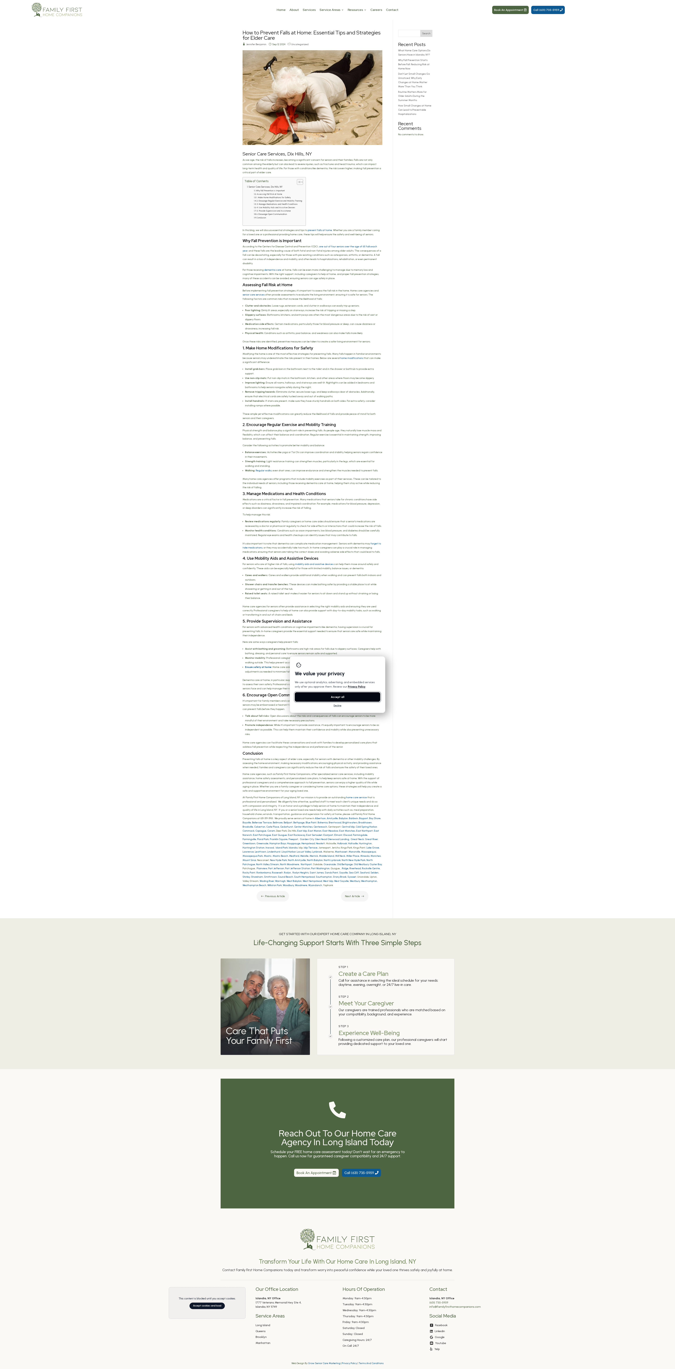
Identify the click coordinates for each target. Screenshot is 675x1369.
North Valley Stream (267, 864)
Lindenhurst (274, 851)
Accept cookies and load (207, 1305)
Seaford (364, 872)
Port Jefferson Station (297, 868)
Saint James (317, 872)
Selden (374, 872)
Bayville (247, 822)
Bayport (363, 818)
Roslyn (287, 872)
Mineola (364, 855)
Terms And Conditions (371, 1363)
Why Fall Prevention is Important (270, 190)
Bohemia (323, 822)
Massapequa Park (253, 855)
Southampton (324, 876)
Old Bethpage (345, 864)
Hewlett (320, 843)
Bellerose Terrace (262, 822)
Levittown (260, 851)
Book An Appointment (508, 10)
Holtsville (353, 843)
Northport (306, 864)
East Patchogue (262, 835)
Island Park (282, 847)
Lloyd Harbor (289, 851)
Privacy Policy (349, 1363)
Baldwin (353, 818)
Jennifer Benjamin (256, 44)
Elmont (338, 835)
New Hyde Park (278, 860)
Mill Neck (340, 855)
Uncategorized (299, 44)
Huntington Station (254, 847)
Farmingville (249, 839)
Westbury (355, 881)
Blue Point (311, 822)
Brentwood (335, 822)
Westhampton (369, 881)
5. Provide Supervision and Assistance (274, 211)
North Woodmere (289, 864)
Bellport (288, 822)
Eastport (328, 835)
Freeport (293, 839)
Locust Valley (304, 851)
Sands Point (331, 872)
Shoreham (257, 876)
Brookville (248, 826)
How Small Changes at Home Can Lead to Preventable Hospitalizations (414, 110)
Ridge (345, 868)
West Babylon (294, 881)
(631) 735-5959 (438, 1302)
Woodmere (301, 885)
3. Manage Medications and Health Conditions (277, 204)
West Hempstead (312, 881)
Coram (271, 830)
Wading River (267, 881)
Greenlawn (249, 843)
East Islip (302, 830)
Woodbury (288, 885)
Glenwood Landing (338, 839)
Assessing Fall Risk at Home (269, 194)
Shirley (246, 876)
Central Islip (348, 826)
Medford (294, 855)
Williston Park (274, 885)
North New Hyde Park (353, 860)
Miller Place (352, 855)
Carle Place (272, 826)
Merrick (314, 855)
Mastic (268, 855)
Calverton (259, 826)
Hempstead (308, 843)
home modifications (351, 358)
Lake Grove (373, 847)
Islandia (293, 847)
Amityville (332, 818)
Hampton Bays (277, 843)
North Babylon (315, 860)
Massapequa (368, 851)
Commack (248, 830)
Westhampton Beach (254, 885)
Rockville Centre (371, 868)
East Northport (364, 830)
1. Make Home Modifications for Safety (273, 197)
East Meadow (330, 830)
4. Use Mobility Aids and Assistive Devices (276, 207)
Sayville (343, 872)
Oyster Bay (376, 864)
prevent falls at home (320, 230)
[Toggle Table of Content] (298, 182)
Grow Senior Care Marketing (324, 1363)
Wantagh (280, 881)
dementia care (272, 269)
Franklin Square (279, 839)
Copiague (260, 830)
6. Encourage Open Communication (271, 214)
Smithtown (270, 876)
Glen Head (321, 839)
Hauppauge (293, 843)
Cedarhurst (286, 826)
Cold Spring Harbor (366, 826)
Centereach (320, 826)
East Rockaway (296, 835)
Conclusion (261, 217)
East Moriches (347, 830)
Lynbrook (317, 851)
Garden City (307, 839)
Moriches (376, 855)
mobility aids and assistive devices (314, 564)
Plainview (262, 868)
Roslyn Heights (300, 872)
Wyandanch (315, 885)
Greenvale (262, 843)
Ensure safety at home (258, 667)
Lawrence (248, 851)
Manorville (354, 851)
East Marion (315, 830)
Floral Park (263, 839)
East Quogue (279, 835)
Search (426, 33)
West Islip (328, 881)
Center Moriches (303, 826)
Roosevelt (277, 872)
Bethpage (299, 822)
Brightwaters (349, 822)
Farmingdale (360, 835)
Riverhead (355, 868)
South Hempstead (304, 876)
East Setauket (314, 835)
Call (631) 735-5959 (546, 10)
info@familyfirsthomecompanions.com (455, 1306)
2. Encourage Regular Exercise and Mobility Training (279, 201)
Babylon (343, 818)
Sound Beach (285, 876)
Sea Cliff (354, 872)
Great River (371, 839)
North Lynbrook (332, 860)
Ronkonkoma (263, 872)
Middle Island (326, 855)
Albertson (320, 818)
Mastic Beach (280, 855)
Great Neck (357, 839)
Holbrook (342, 843)
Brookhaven (365, 822)
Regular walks (264, 470)
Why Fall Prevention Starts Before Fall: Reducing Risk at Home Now (414, 64)
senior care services (254, 294)
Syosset (352, 876)
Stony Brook (339, 876)
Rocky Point (249, 872)
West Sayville (341, 881)
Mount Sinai (249, 860)
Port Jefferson (276, 868)
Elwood (347, 835)
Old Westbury (361, 864)
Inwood (270, 847)
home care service (356, 797)
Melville (304, 855)
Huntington (365, 843)
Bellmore (278, 822)
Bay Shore (375, 818)
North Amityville (297, 860)
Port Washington (320, 868)
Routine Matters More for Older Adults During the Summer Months (412, 96)
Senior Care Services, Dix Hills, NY (265, 187)
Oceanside (330, 864)
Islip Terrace (310, 847)
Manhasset (341, 851)
